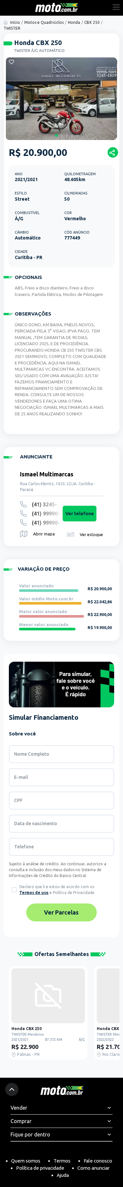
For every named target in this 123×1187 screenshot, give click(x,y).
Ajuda (63, 1175)
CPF (18, 800)
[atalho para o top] (11, 1089)
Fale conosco (98, 1161)
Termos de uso (34, 892)
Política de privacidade (40, 1168)
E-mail (21, 777)
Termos (62, 1161)
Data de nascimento (35, 823)
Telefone (24, 846)
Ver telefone (79, 513)
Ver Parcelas (61, 912)
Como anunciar (93, 1168)
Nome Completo (31, 754)
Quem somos (25, 1161)
